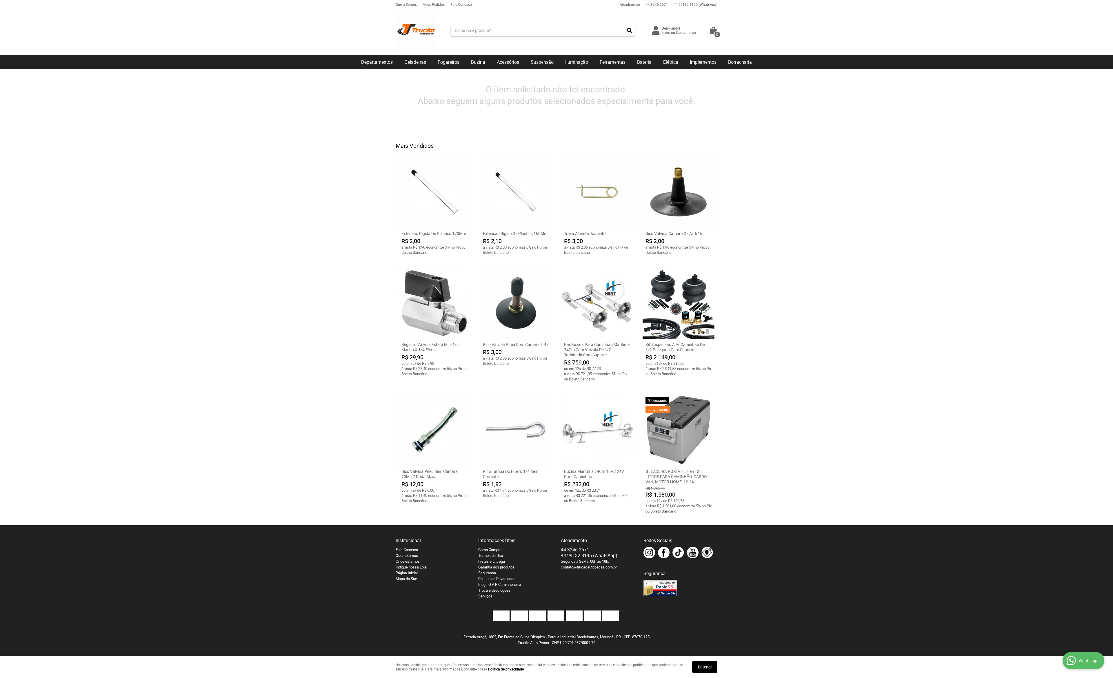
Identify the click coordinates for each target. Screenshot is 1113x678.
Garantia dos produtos (496, 567)
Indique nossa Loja (411, 567)
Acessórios (508, 62)
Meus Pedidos (434, 4)
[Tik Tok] (678, 552)
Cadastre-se (686, 32)
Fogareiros (448, 62)
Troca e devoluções (494, 590)
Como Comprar (490, 549)
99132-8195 (695, 4)
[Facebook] (664, 552)
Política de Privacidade (496, 578)
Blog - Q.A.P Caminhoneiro (499, 584)
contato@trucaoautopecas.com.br (589, 567)
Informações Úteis (496, 540)
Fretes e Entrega (491, 561)
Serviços (485, 596)
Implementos (703, 62)
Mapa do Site (406, 578)
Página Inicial (407, 572)
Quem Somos (406, 4)
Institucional (408, 540)
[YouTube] (693, 552)
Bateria (644, 62)
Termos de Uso (490, 555)
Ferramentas (612, 62)
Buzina (478, 62)
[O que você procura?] (629, 30)
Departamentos (377, 62)
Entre (666, 32)
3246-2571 (657, 4)
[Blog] (707, 552)
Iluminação (576, 62)
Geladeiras (415, 62)
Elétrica (670, 62)
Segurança (487, 572)
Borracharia (740, 62)
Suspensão (542, 62)
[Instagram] (649, 552)
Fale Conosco (461, 4)
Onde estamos (408, 561)
